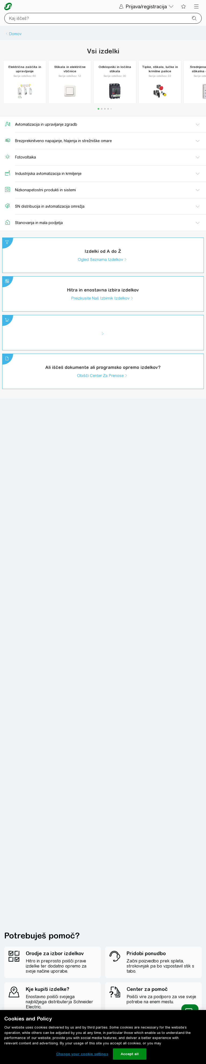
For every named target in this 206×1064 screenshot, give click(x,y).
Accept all (130, 1054)
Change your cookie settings (82, 1054)
